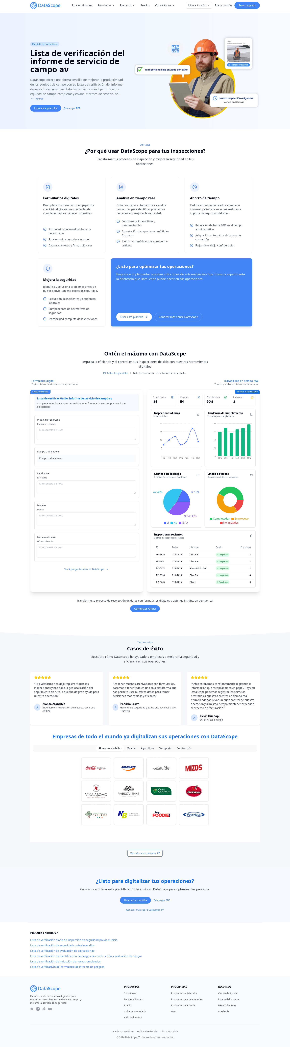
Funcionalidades (81, 5)
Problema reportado (48, 419)
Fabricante (43, 473)
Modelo (41, 505)
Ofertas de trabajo (169, 1031)
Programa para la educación (187, 999)
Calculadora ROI (133, 1017)
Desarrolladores (227, 1005)
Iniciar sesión (223, 5)
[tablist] (145, 748)
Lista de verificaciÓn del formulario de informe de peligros (67, 967)
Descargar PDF (72, 108)
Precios (145, 5)
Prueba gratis (247, 5)
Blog (173, 1011)
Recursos (126, 5)
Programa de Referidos (184, 993)
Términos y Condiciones (123, 1031)
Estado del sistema (228, 999)
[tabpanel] (145, 791)
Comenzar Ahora (145, 608)
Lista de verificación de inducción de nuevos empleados (65, 961)
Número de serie (46, 537)
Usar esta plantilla (45, 108)
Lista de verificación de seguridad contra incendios (62, 945)
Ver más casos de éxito (143, 853)
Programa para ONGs (183, 1005)
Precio (127, 1005)
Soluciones (104, 5)
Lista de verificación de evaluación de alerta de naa (62, 951)
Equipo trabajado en (48, 451)
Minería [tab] (131, 748)
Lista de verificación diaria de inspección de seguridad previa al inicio (73, 940)
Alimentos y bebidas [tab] (110, 748)
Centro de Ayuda (227, 993)
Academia (223, 1011)
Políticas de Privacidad (147, 1031)
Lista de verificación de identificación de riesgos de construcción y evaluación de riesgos (86, 956)
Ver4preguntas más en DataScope (84, 569)
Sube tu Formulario (135, 1011)
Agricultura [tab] (147, 748)
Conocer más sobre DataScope (178, 317)
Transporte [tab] (165, 748)
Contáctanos (163, 5)
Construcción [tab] (184, 748)
